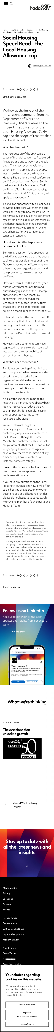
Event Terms (9, 953)
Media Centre (10, 888)
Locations (8, 899)
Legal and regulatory (13, 934)
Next (48, 804)
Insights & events (17, 30)
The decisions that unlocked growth (16, 732)
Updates (30, 30)
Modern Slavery (11, 940)
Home (5, 30)
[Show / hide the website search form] (11, 3)
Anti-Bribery (9, 948)
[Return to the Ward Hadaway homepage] (40, 7)
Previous (6, 804)
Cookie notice (10, 923)
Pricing (6, 893)
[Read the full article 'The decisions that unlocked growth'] (22, 749)
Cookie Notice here (15, 995)
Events (6, 910)
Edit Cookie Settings (13, 929)
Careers (7, 904)
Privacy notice (10, 918)
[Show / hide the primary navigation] (6, 3)
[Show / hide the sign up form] (27, 866)
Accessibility (9, 959)
